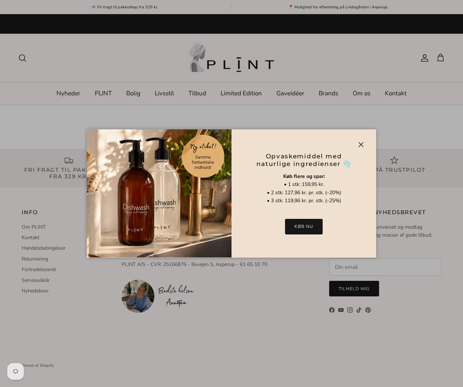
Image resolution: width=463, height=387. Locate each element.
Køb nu (303, 226)
